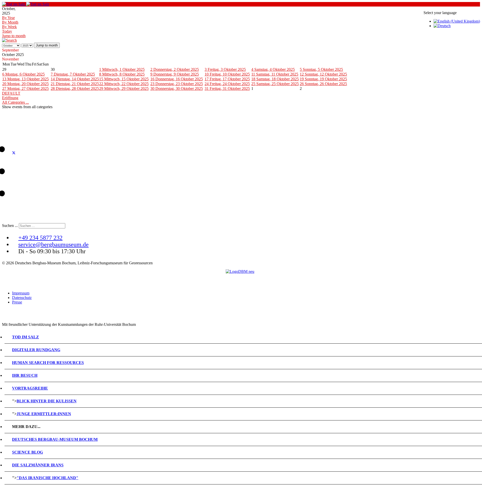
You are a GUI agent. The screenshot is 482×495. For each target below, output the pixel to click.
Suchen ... (10, 225)
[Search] (9, 40)
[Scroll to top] (3, 490)
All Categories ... (15, 102)
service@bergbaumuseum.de (53, 244)
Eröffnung (10, 98)
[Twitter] (14, 148)
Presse (17, 302)
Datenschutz (22, 297)
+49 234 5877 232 (40, 237)
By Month (10, 22)
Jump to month (14, 36)
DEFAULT (11, 93)
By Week (9, 27)
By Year (8, 18)
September (10, 50)
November (10, 59)
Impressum (20, 293)
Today (7, 31)
